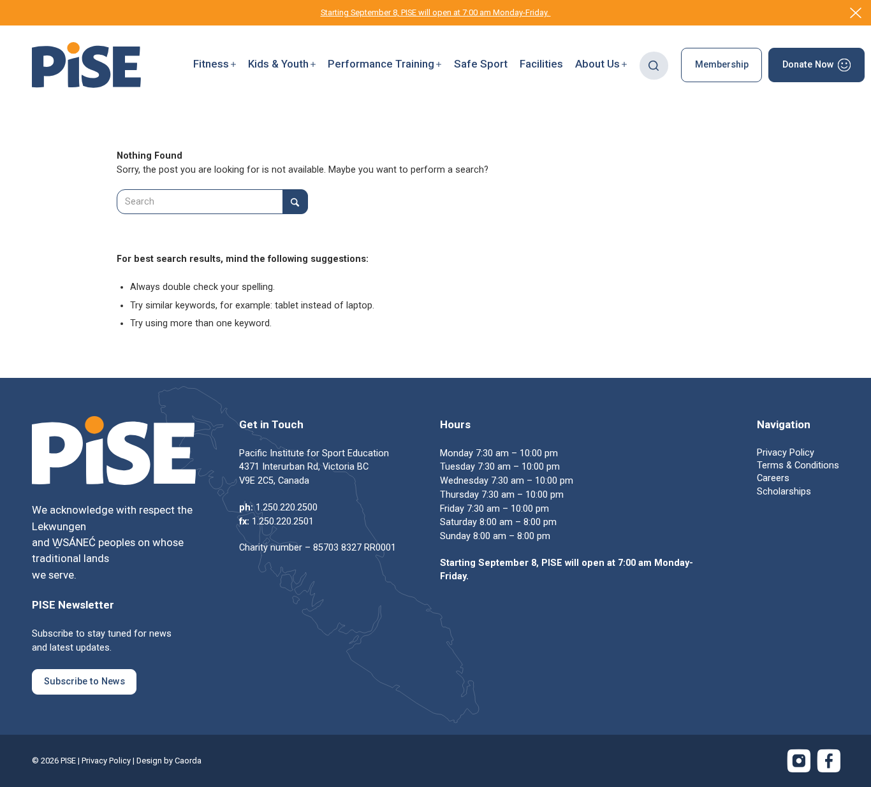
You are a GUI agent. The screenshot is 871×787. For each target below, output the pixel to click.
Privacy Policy (106, 760)
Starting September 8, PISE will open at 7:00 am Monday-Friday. (436, 12)
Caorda (188, 760)
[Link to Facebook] (828, 760)
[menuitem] (214, 65)
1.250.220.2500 (287, 507)
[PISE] (86, 65)
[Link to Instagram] (799, 760)
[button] (214, 65)
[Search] (654, 65)
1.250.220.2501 (283, 521)
